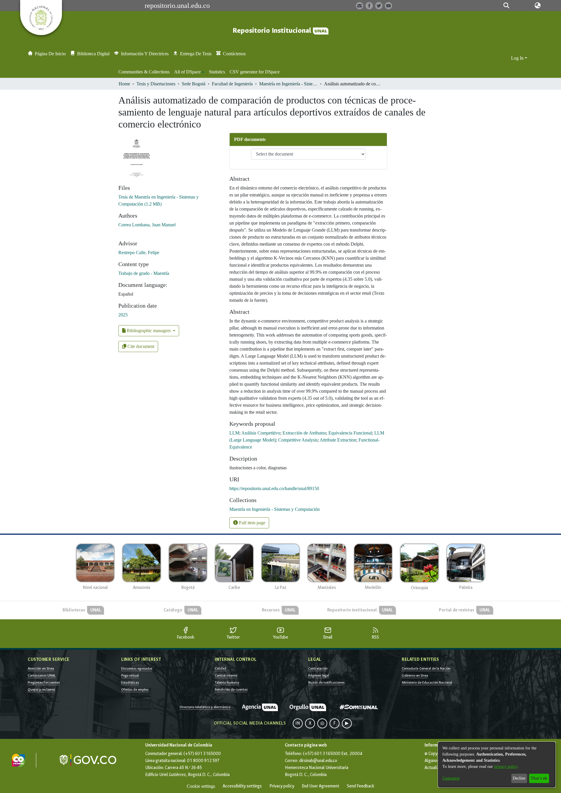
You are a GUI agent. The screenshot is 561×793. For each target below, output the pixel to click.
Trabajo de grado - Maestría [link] (143, 273)
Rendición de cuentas (231, 689)
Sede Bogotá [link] (193, 83)
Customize (451, 778)
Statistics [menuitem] (217, 71)
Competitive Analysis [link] (298, 439)
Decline (519, 778)
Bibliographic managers (149, 330)
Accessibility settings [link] (242, 786)
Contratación (318, 668)
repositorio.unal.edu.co (177, 5)
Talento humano (227, 682)
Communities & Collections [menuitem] (143, 71)
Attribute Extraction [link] (338, 439)
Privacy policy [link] (281, 786)
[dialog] (496, 764)
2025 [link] (123, 314)
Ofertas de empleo (134, 689)
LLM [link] (234, 432)
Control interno (226, 675)
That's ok (539, 778)
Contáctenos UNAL (42, 675)
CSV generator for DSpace (255, 71)
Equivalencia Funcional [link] (350, 432)
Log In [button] (518, 58)
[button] (506, 5)
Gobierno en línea (415, 675)
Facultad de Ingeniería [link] (232, 83)
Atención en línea (41, 668)
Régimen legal (318, 675)
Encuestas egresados (136, 668)
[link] (274, 509)
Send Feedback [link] (360, 786)
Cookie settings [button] (201, 786)
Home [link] (124, 83)
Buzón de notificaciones (326, 682)
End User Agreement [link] (320, 786)
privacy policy (505, 766)
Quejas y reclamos (41, 689)
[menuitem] (189, 72)
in (297, 723)
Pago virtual (130, 675)
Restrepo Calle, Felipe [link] (138, 252)
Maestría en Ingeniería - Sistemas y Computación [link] (288, 83)
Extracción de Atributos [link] (304, 432)
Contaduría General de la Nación (426, 668)
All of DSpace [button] (187, 71)
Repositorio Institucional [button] (273, 30)
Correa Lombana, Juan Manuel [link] (147, 224)
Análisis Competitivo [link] (260, 432)
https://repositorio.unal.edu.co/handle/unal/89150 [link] (274, 488)
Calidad (220, 668)
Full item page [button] (251, 522)
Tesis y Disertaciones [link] (155, 83)
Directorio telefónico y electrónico (205, 707)
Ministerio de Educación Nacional (427, 682)
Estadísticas (130, 682)
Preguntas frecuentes (44, 682)
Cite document (140, 346)
